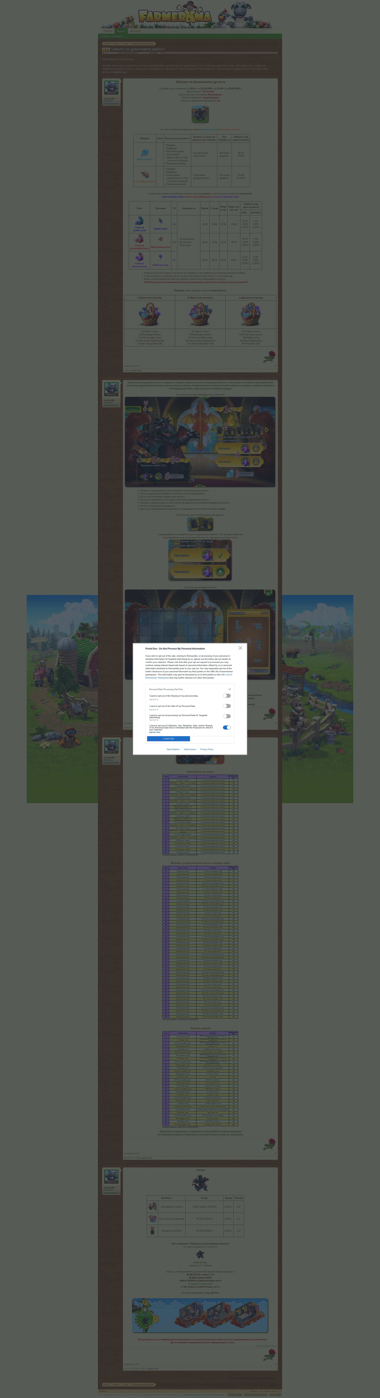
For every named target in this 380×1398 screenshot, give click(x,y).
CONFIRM (168, 739)
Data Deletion (173, 749)
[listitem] (190, 689)
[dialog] (190, 699)
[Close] (241, 649)
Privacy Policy (206, 749)
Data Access (190, 749)
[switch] (227, 696)
